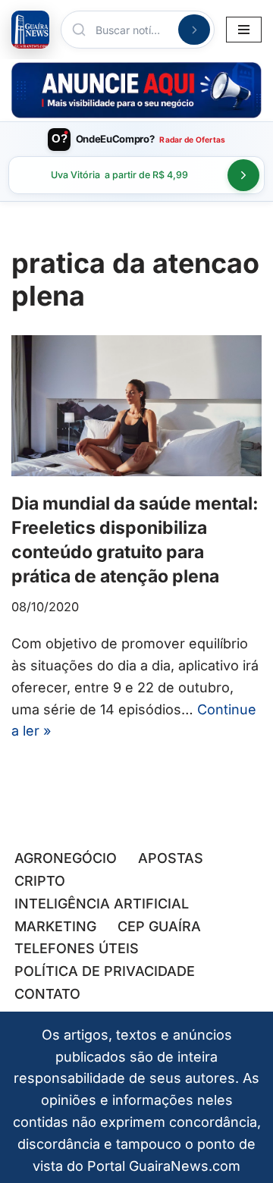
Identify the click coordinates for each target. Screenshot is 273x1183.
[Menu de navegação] (244, 29)
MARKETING (55, 926)
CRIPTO (39, 881)
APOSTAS (170, 858)
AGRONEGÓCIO (65, 858)
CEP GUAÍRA (159, 926)
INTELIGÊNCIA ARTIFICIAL (101, 904)
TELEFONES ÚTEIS (76, 948)
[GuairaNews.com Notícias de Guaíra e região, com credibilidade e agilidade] (30, 30)
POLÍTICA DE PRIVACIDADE (104, 971)
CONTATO (47, 994)
